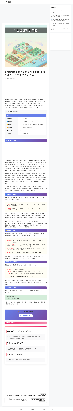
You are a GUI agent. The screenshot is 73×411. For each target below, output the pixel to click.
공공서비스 (11, 395)
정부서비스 (30, 395)
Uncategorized (43, 394)
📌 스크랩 (43, 409)
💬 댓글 (32, 409)
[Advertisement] (25, 13)
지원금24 (8, 2)
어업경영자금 (23, 395)
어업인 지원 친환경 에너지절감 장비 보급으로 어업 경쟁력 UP (19, 400)
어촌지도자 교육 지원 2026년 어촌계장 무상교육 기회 (38, 400)
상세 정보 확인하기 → (25, 315)
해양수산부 (39, 395)
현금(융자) (44, 395)
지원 (34, 395)
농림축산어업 (17, 395)
